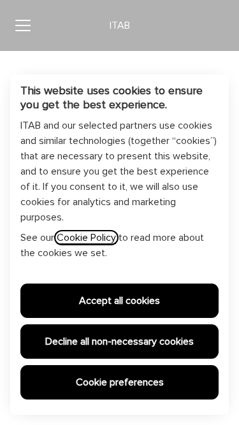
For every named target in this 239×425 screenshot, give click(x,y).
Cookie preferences (120, 382)
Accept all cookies (119, 301)
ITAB (120, 25)
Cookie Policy (86, 238)
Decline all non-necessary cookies (119, 341)
